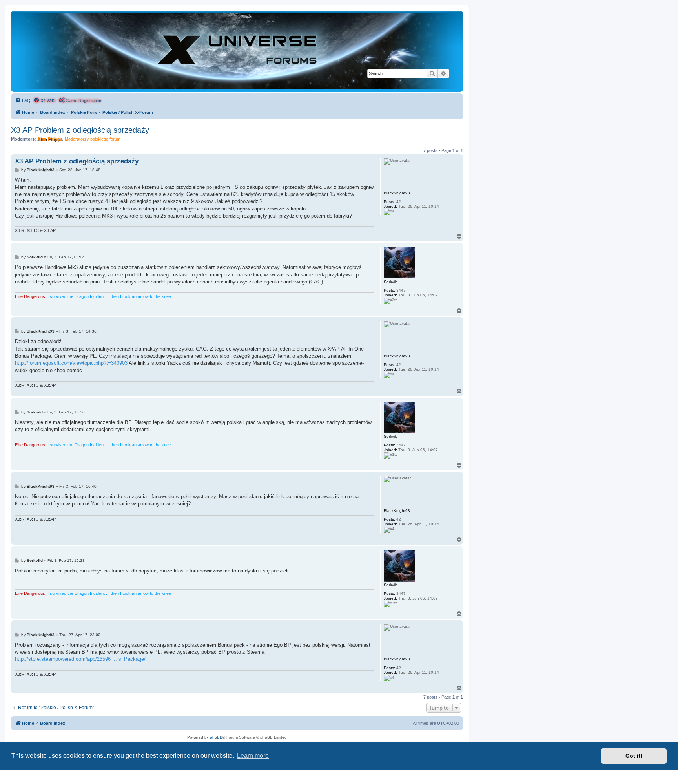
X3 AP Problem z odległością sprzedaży (80, 130)
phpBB (216, 737)
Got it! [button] (633, 756)
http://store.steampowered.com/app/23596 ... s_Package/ (80, 659)
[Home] (237, 51)
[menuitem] (23, 100)
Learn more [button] (253, 755)
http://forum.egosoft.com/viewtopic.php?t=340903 (71, 363)
